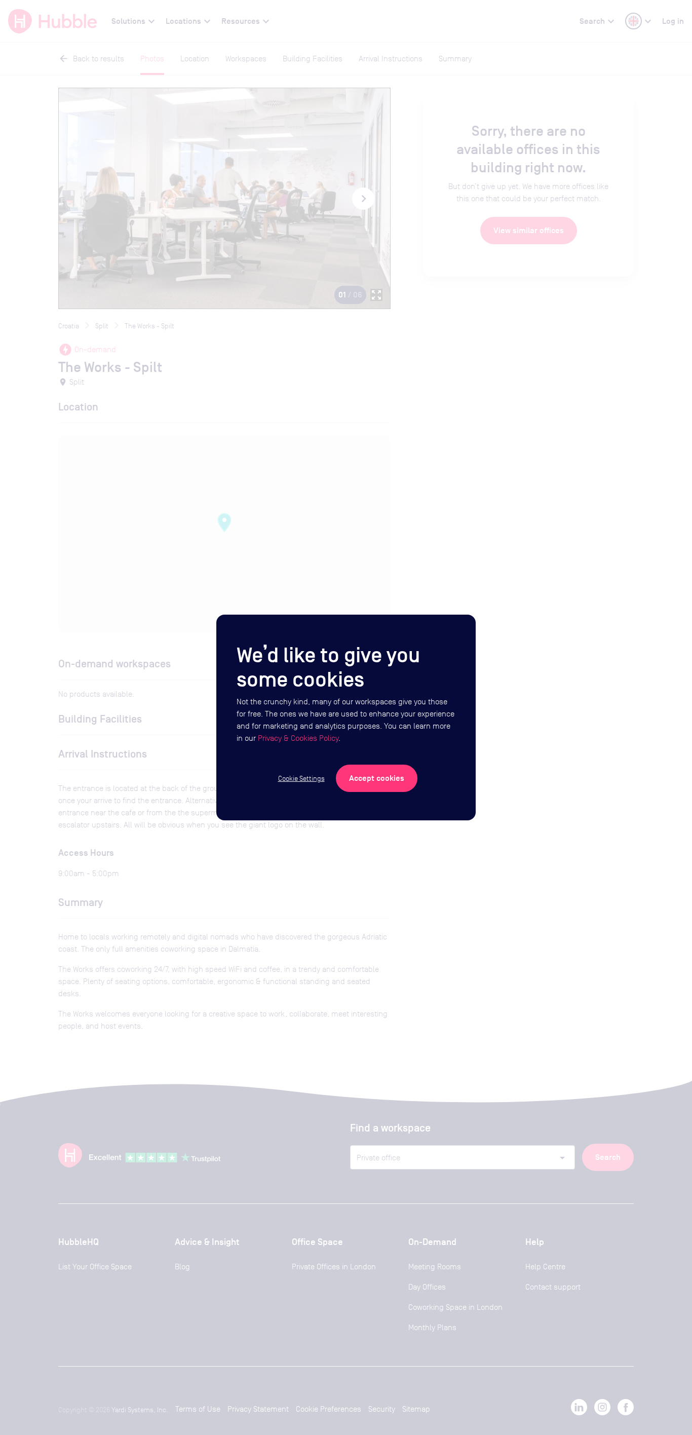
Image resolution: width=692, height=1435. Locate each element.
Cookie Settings (301, 778)
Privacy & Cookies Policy (298, 738)
